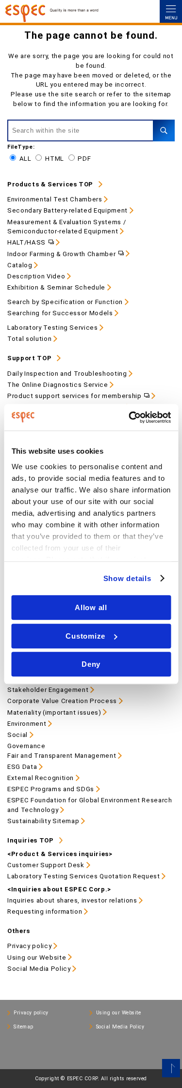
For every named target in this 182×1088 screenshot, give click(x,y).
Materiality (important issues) (54, 712)
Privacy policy (29, 946)
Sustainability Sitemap (43, 821)
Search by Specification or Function (65, 302)
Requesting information (44, 911)
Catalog (20, 265)
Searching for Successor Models (60, 313)
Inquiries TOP (30, 840)
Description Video (36, 276)
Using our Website (36, 957)
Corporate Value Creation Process (62, 701)
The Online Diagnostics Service (57, 384)
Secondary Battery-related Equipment (67, 210)
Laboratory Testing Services (52, 327)
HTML (54, 158)
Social (17, 734)
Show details (127, 578)
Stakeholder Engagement (47, 689)
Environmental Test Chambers (54, 199)
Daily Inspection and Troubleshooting (67, 373)
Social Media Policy (38, 968)
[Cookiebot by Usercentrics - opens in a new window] (129, 417)
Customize (85, 636)
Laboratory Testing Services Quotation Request (83, 876)
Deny (91, 664)
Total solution (29, 338)
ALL (25, 158)
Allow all (91, 607)
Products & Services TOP (50, 184)
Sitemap (23, 1027)
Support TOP (29, 358)
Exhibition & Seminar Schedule (56, 287)
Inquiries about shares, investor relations (72, 900)
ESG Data (22, 766)
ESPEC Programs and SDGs (50, 789)
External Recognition (40, 778)
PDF (84, 158)
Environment (26, 723)
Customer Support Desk (45, 865)
